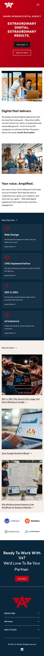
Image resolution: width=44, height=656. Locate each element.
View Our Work (22, 53)
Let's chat (22, 579)
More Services (8, 220)
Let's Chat (21, 45)
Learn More (9, 246)
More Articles (8, 348)
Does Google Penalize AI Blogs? (16, 453)
